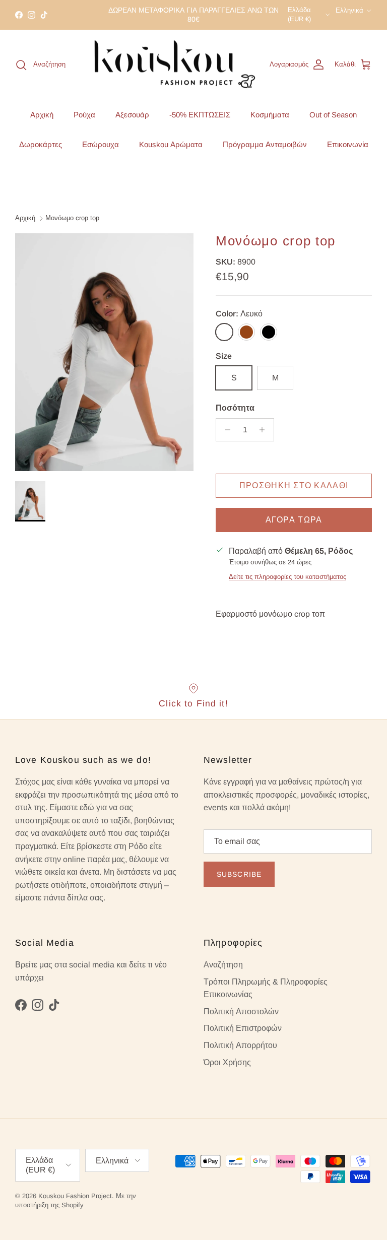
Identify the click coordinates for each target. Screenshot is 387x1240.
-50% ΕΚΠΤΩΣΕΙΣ (199, 114)
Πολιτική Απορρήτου (240, 1045)
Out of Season (333, 114)
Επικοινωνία (347, 144)
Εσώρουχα (100, 144)
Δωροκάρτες (40, 144)
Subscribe (239, 874)
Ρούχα (84, 114)
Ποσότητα (235, 408)
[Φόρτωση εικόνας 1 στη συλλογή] (104, 352)
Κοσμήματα (269, 114)
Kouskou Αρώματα (171, 144)
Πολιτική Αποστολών (241, 1011)
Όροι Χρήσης (227, 1062)
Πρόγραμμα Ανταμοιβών (265, 144)
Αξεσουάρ (132, 114)
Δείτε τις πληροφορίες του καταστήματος (287, 576)
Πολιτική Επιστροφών (243, 1028)
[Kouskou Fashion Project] (175, 65)
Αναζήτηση (223, 964)
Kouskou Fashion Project (75, 1196)
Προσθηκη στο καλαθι (293, 485)
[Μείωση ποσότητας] (225, 430)
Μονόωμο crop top (72, 218)
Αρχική (41, 114)
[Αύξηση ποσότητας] (265, 430)
